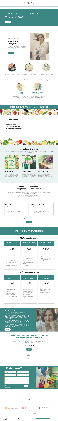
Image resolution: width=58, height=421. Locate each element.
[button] (29, 119)
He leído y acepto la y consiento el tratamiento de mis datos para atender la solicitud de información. (13, 386)
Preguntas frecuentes (17, 28)
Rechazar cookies (46, 418)
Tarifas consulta (48, 28)
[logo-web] (29, 1)
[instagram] (28, 399)
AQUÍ (22, 420)
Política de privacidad (15, 385)
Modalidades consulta (38, 28)
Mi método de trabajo (27, 28)
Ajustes (53, 418)
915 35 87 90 (33, 410)
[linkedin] (29, 399)
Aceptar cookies (39, 418)
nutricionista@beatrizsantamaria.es (13, 408)
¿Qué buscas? (7, 28)
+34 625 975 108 (27, 408)
